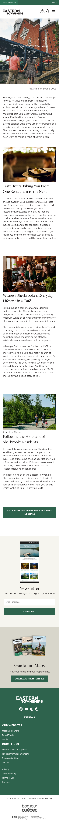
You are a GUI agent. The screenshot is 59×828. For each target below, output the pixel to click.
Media (5, 739)
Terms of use (8, 777)
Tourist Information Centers (15, 754)
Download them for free (29, 678)
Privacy (5, 769)
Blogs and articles (10, 758)
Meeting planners (10, 730)
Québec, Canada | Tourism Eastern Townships (13, 12)
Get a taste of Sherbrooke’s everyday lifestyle (29, 512)
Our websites (8, 2)
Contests (6, 762)
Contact (6, 782)
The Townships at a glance (14, 749)
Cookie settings (9, 773)
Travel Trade (8, 735)
